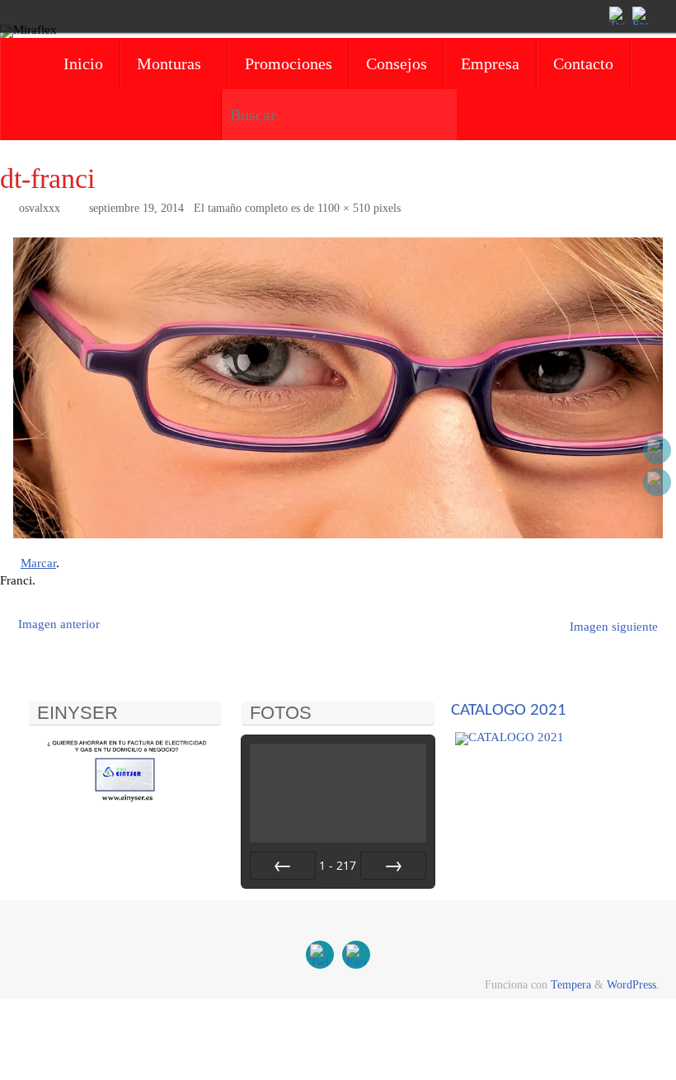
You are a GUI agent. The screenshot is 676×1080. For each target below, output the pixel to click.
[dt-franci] (338, 387)
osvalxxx (39, 208)
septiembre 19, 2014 (136, 208)
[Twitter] (616, 15)
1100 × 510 (343, 208)
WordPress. (633, 985)
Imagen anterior (59, 624)
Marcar (38, 563)
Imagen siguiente (614, 626)
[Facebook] (639, 15)
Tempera (571, 985)
